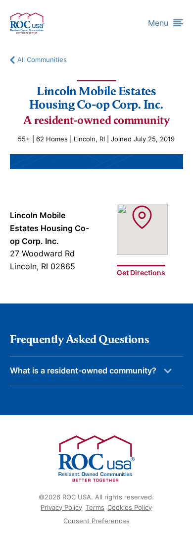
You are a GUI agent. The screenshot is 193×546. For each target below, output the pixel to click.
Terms (95, 507)
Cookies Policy (129, 507)
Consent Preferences (96, 521)
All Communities (42, 60)
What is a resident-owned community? (83, 370)
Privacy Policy (61, 507)
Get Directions (141, 272)
